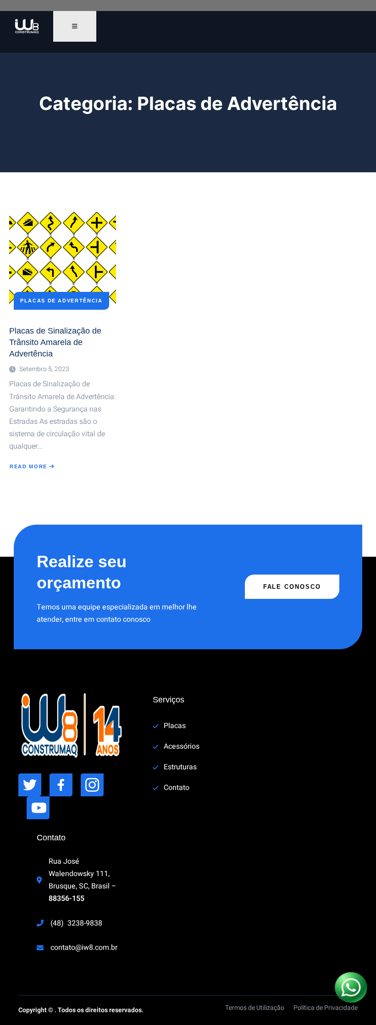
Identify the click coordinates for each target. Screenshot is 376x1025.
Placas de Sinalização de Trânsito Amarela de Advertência (55, 342)
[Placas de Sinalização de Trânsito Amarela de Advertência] (62, 261)
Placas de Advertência (61, 300)
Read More (31, 467)
